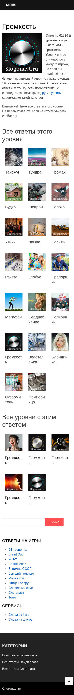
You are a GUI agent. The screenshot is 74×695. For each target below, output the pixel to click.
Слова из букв (18, 614)
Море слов (16, 578)
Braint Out (15, 554)
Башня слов (17, 564)
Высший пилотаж (21, 573)
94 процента (17, 549)
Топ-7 (12, 597)
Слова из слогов (20, 619)
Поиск (54, 521)
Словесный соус (20, 588)
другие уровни (51, 93)
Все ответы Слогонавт (18, 669)
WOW (12, 559)
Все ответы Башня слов (19, 655)
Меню (11, 5)
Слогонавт (16, 592)
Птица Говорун (19, 583)
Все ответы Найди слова (20, 662)
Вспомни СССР (20, 568)
